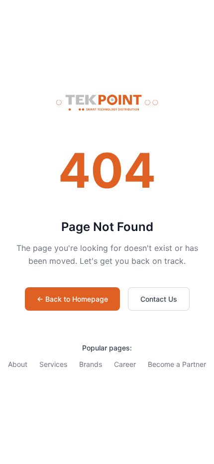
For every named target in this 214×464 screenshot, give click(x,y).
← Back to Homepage (72, 299)
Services (53, 364)
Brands (90, 364)
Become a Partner (177, 364)
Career (125, 364)
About (17, 364)
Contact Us (158, 299)
